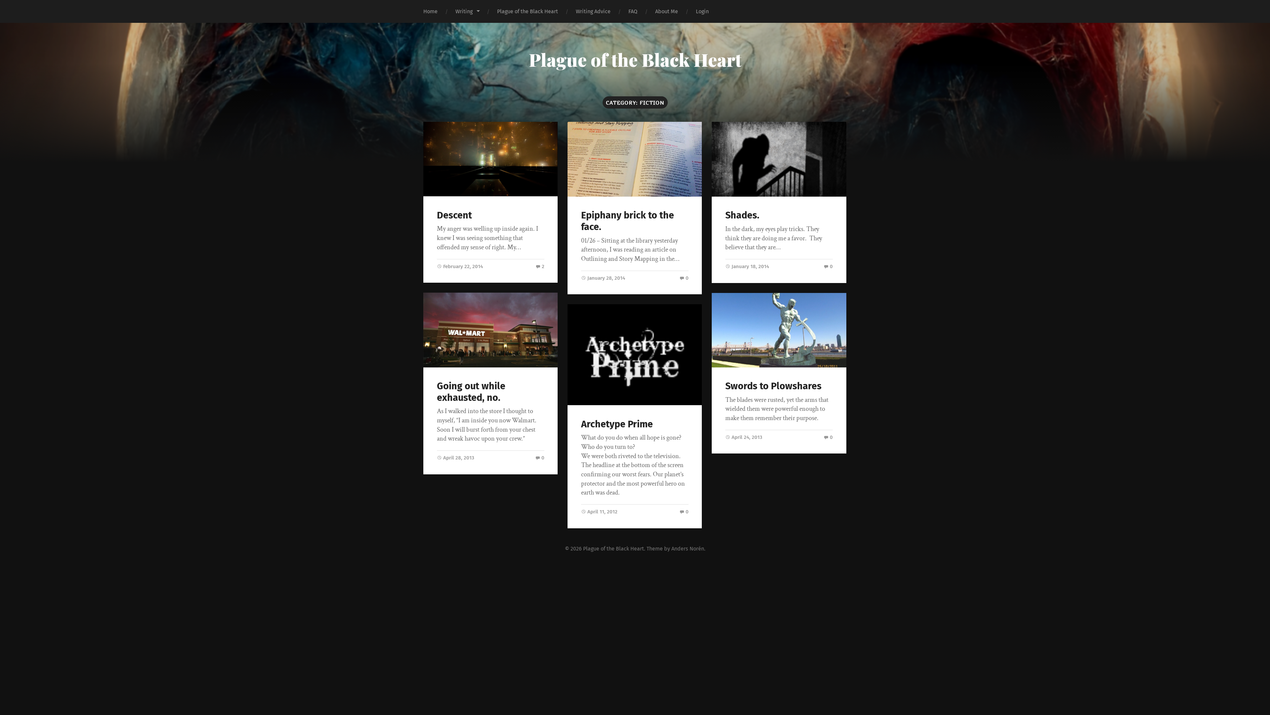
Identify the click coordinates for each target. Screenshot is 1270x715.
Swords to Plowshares (773, 386)
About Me (666, 11)
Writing (464, 11)
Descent (454, 215)
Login (702, 11)
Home (430, 11)
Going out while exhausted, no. (471, 392)
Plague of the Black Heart (527, 11)
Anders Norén (687, 549)
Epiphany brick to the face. (627, 221)
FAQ (632, 11)
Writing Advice (593, 11)
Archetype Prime (617, 424)
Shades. (742, 215)
